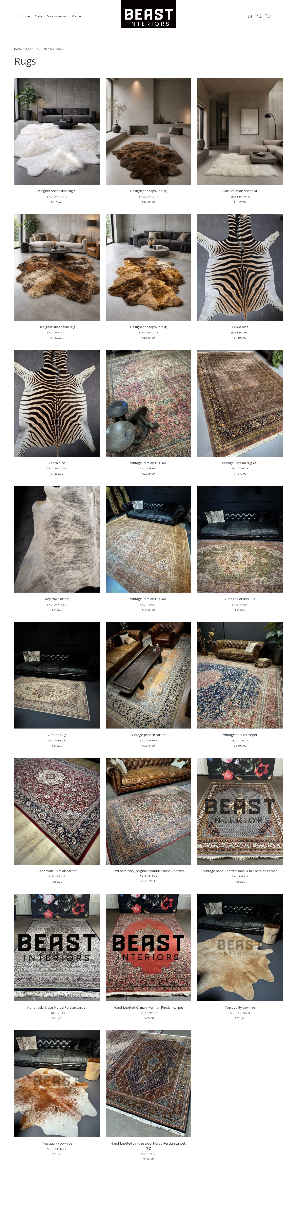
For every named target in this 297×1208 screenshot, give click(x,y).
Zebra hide (240, 327)
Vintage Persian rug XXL (148, 463)
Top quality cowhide (57, 1143)
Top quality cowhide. (240, 1007)
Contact (77, 16)
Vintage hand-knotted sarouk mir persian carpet (240, 871)
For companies (57, 16)
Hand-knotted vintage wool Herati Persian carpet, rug (148, 1145)
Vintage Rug (57, 735)
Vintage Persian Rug (240, 599)
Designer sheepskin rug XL (56, 191)
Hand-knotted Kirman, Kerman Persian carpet (148, 1007)
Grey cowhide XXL (57, 599)
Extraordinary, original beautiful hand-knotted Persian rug (148, 873)
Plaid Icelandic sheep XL (240, 191)
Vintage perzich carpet (148, 735)
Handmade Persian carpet (57, 871)
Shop (38, 16)
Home (25, 16)
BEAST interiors (44, 49)
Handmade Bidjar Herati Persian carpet (56, 1007)
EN (250, 16)
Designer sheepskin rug (148, 191)
